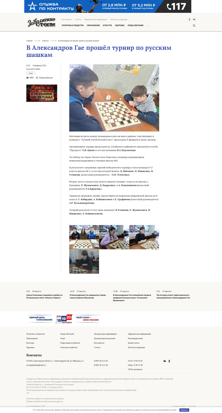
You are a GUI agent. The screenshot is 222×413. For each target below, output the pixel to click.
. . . (147, 25)
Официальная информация (95, 19)
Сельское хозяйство (68, 347)
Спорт (62, 338)
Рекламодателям (135, 338)
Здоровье (119, 25)
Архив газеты (133, 343)
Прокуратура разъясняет (104, 338)
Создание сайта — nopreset (184, 406)
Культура (107, 25)
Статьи (78, 19)
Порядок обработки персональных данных (44, 401)
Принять (184, 410)
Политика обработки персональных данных (45, 399)
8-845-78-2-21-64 (101, 365)
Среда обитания (135, 25)
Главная (29, 41)
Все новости (99, 343)
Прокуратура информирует (105, 334)
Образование (93, 25)
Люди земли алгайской (70, 343)
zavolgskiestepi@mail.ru (36, 365)
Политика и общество (73, 25)
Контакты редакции (118, 19)
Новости (45, 41)
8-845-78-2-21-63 (101, 361)
